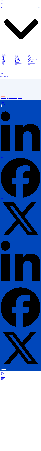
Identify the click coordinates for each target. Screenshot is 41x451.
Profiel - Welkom (3, 377)
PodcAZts (3, 106)
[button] (4, 76)
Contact (2, 379)
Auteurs (2, 101)
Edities (2, 103)
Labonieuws (2, 378)
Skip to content (1, 0)
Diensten (3, 102)
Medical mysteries (3, 104)
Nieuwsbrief (3, 105)
